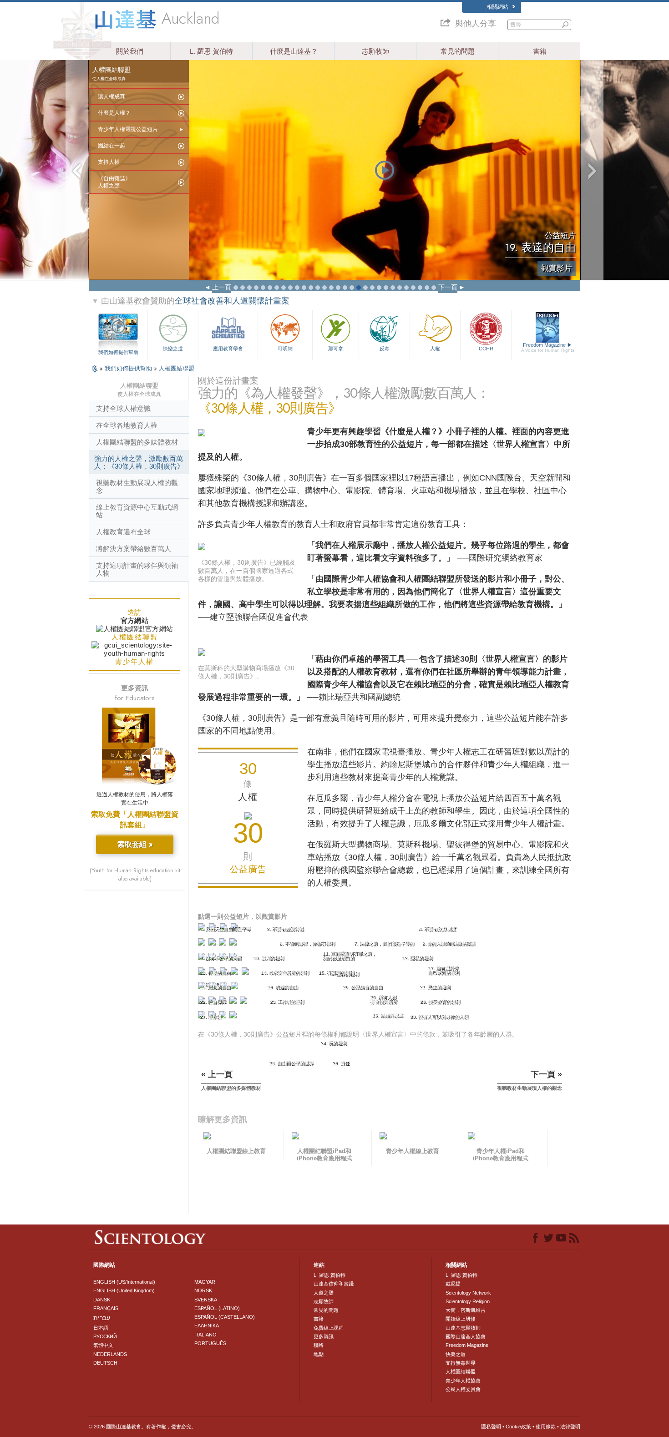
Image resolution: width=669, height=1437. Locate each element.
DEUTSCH (105, 1363)
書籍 (540, 51)
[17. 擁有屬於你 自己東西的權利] (246, 973)
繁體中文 (103, 1345)
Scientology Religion (468, 1301)
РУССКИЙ (105, 1336)
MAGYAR (204, 1282)
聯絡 (319, 1345)
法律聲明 (570, 1426)
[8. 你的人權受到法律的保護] (233, 943)
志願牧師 (375, 51)
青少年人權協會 (463, 1380)
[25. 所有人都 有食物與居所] (233, 1002)
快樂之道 (173, 348)
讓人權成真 (111, 96)
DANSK (101, 1299)
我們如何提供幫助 (118, 352)
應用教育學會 (228, 348)
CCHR (486, 348)
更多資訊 (324, 1336)
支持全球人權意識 (123, 408)
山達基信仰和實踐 (334, 1283)
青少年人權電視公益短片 (128, 129)
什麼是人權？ (114, 113)
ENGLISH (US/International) (124, 1282)
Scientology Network (468, 1292)
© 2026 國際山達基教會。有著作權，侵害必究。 (142, 1426)
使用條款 (546, 1426)
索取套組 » (134, 844)
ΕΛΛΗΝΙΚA (206, 1325)
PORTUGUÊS (210, 1343)
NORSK (203, 1290)
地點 (319, 1354)
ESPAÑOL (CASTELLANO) (224, 1317)
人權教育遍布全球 (123, 532)
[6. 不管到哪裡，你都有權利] (213, 943)
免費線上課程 (329, 1328)
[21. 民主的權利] (235, 987)
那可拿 (335, 348)
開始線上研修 (461, 1318)
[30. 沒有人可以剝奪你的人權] (233, 1016)
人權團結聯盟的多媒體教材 (137, 442)
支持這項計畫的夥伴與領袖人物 (137, 569)
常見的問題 (458, 51)
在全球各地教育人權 (126, 425)
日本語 (100, 1328)
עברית (101, 1317)
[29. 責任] (223, 1016)
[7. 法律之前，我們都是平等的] (223, 943)
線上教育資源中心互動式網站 (137, 511)
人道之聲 (324, 1292)
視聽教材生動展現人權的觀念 (137, 486)
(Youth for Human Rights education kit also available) (135, 874)
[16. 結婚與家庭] (235, 973)
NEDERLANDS (110, 1354)
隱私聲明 (491, 1426)
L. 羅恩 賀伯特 (211, 51)
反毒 (385, 348)
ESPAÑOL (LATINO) (217, 1308)
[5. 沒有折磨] (202, 943)
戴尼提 (453, 1283)
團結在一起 (111, 146)
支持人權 (109, 162)
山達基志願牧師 (463, 1328)
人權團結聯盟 (176, 368)
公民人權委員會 (463, 1389)
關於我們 (129, 51)
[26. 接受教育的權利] (244, 1002)
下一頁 (447, 287)
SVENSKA (205, 1299)
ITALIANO (205, 1334)
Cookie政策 (518, 1426)
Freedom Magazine (547, 347)
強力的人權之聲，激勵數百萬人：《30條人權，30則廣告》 (139, 462)
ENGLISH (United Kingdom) (124, 1290)
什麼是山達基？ (294, 51)
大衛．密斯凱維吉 (466, 1310)
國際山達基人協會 (466, 1336)
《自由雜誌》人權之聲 (114, 182)
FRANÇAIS (105, 1308)
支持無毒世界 (461, 1363)
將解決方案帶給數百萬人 (133, 548)
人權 (435, 348)
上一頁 (221, 287)
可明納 (285, 348)
